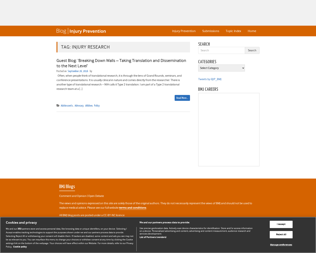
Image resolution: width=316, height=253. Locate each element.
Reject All (281, 234)
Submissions (210, 31)
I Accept (281, 224)
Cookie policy (20, 246)
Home (252, 31)
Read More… (182, 98)
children (89, 105)
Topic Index (233, 31)
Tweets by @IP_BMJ (209, 79)
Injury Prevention (184, 31)
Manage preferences (281, 244)
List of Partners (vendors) (153, 237)
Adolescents (67, 105)
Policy (97, 105)
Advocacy (79, 105)
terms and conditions (132, 208)
